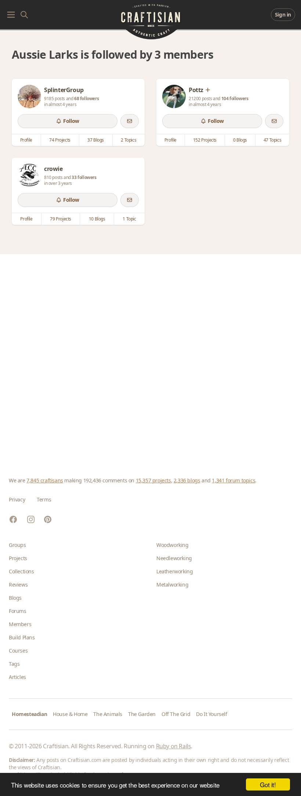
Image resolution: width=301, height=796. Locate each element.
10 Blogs (97, 219)
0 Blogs (240, 140)
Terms (44, 499)
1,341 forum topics (233, 480)
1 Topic (129, 219)
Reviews (18, 584)
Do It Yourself (211, 714)
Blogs (15, 597)
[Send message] (129, 121)
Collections (21, 571)
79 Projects (60, 219)
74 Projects (59, 140)
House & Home (70, 714)
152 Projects (205, 140)
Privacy (17, 499)
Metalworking (172, 584)
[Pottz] (174, 96)
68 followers (86, 98)
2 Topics (128, 140)
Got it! (268, 784)
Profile (26, 140)
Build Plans (22, 637)
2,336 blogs (187, 480)
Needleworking (174, 558)
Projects (18, 558)
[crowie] (29, 175)
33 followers (84, 177)
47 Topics (272, 140)
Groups (17, 544)
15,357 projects (153, 480)
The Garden (142, 714)
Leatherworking (174, 571)
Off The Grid (176, 714)
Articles (17, 676)
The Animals (107, 714)
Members (20, 624)
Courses (18, 650)
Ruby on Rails (173, 746)
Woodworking (172, 544)
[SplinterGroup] (29, 96)
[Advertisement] (150, 357)
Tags (14, 663)
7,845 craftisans (44, 480)
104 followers (235, 98)
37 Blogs (95, 140)
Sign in (283, 14)
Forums (17, 610)
